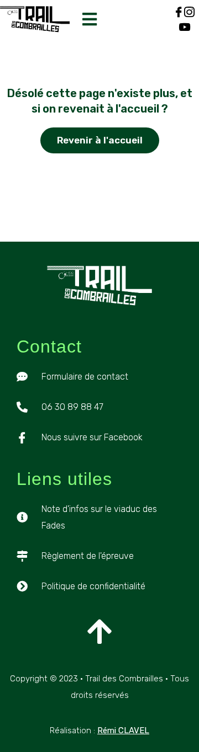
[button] (89, 19)
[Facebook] (179, 11)
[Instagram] (189, 11)
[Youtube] (184, 26)
